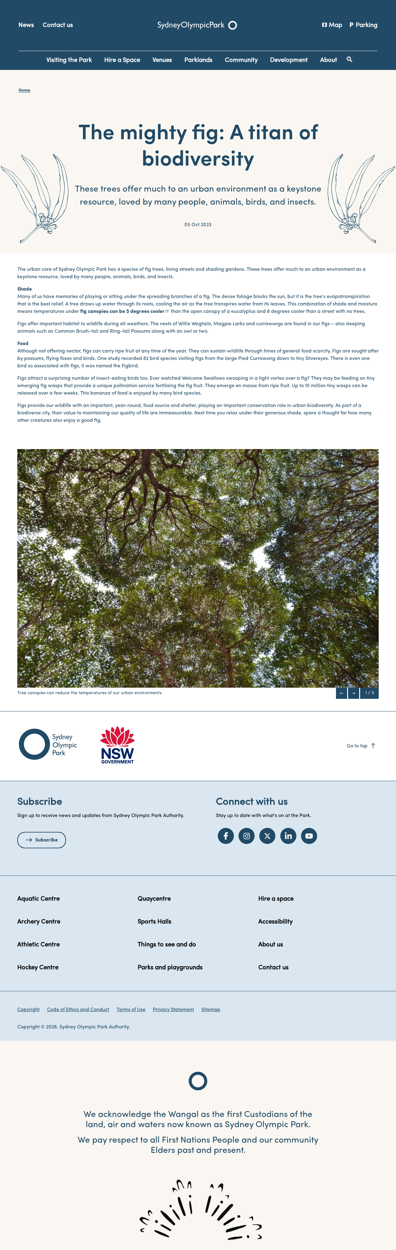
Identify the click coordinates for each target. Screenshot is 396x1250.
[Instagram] (247, 836)
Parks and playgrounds (170, 968)
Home (24, 90)
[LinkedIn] (288, 836)
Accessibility (275, 922)
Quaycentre (154, 899)
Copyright (28, 1009)
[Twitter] (267, 836)
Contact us (58, 25)
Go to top (361, 746)
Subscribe (46, 840)
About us (270, 945)
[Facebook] (226, 836)
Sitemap (210, 1009)
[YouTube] (309, 836)
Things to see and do (167, 945)
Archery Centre (38, 922)
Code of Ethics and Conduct (78, 1009)
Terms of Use (131, 1009)
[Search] (349, 59)
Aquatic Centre (38, 899)
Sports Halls (154, 922)
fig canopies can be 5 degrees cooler (122, 311)
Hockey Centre (37, 968)
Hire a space (276, 899)
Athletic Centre (38, 945)
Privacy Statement (173, 1009)
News (26, 25)
